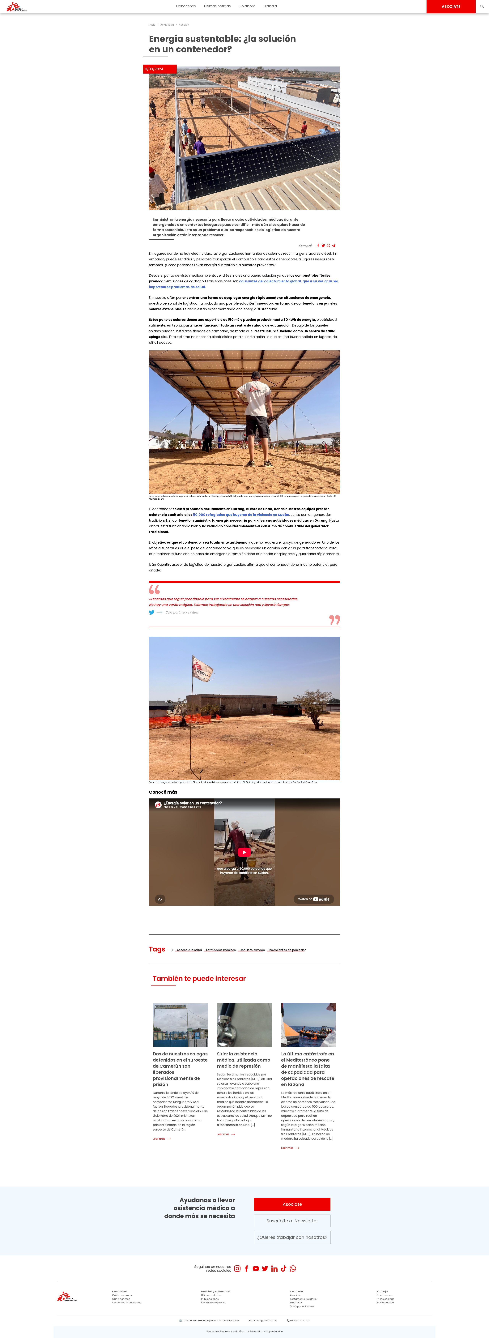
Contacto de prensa (213, 1302)
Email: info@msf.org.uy (263, 1320)
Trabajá (382, 1291)
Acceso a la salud (189, 950)
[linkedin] (274, 1268)
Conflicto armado (252, 950)
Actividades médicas (221, 950)
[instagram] (237, 1268)
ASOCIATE (451, 6)
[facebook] (246, 1268)
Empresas (296, 1302)
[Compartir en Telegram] (333, 245)
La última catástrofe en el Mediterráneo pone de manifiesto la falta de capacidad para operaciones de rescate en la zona (307, 1069)
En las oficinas (385, 1299)
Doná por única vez (302, 1306)
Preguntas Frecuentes (220, 1331)
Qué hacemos (121, 1299)
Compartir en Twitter (181, 612)
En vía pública (385, 1302)
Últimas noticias (211, 1295)
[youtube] (256, 1268)
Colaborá (296, 1291)
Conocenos (119, 1291)
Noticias (184, 25)
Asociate (292, 1204)
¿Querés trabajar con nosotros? (292, 1237)
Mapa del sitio (274, 1331)
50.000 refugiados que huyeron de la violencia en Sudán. (241, 514)
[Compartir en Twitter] (323, 245)
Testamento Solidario (303, 1299)
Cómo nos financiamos (126, 1302)
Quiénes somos (122, 1295)
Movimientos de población (287, 950)
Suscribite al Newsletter (292, 1221)
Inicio (152, 25)
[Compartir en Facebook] (318, 245)
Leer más (159, 1139)
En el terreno (384, 1295)
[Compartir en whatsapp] (328, 245)
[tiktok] (283, 1268)
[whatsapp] (293, 1268)
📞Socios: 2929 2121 (298, 1320)
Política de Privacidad (249, 1331)
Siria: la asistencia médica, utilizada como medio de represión (243, 1060)
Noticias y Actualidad (215, 1291)
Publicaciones (210, 1299)
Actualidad (167, 25)
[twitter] (265, 1268)
